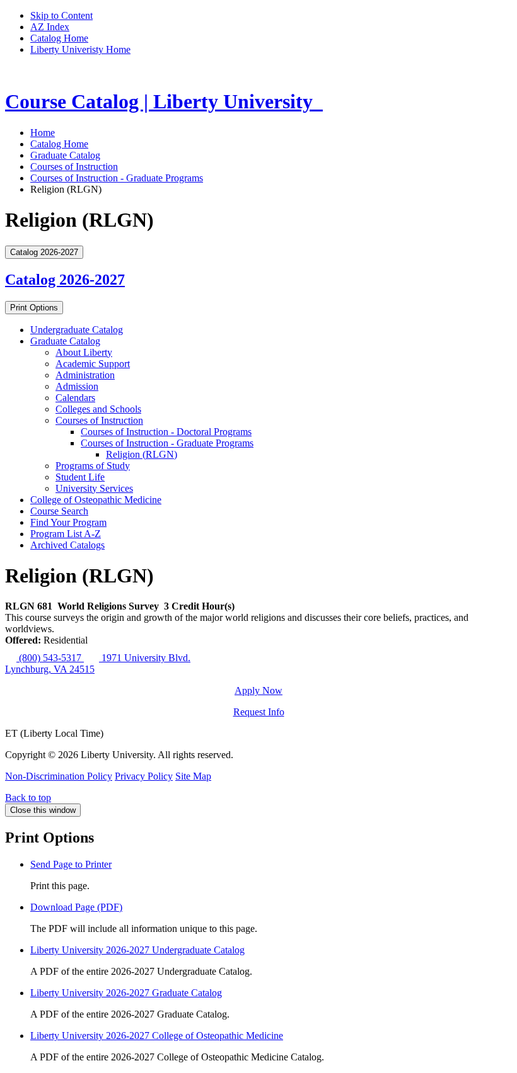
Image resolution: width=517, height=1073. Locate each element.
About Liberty (83, 352)
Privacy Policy (144, 776)
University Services (94, 488)
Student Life (80, 477)
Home (42, 132)
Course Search (59, 511)
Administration (85, 375)
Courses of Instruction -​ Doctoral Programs (166, 431)
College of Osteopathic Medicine (95, 499)
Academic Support (92, 363)
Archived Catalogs (67, 545)
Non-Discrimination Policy (58, 776)
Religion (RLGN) (141, 454)
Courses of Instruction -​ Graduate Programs (167, 443)
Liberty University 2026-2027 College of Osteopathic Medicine (156, 1035)
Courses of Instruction (74, 166)
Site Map (193, 776)
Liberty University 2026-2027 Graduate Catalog (126, 992)
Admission (76, 386)
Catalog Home (59, 38)
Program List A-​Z (65, 533)
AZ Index (49, 26)
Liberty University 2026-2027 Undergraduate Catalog (137, 950)
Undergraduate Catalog (76, 329)
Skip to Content (61, 15)
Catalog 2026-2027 (65, 279)
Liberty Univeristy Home (80, 49)
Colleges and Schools (98, 409)
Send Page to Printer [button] (71, 864)
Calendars (75, 397)
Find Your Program (68, 522)
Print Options (34, 307)
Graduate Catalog (65, 155)
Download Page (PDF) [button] (76, 907)
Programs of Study (92, 465)
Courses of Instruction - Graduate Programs (116, 178)
